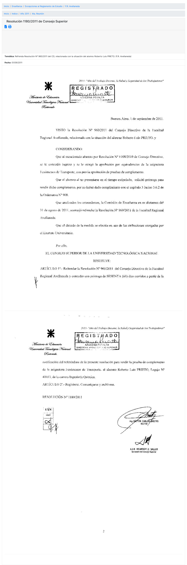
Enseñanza (17, 6)
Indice (15, 13)
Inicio (6, 6)
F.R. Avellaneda (72, 6)
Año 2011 (24, 13)
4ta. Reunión (38, 13)
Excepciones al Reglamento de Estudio (43, 6)
